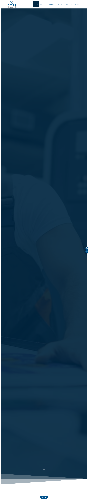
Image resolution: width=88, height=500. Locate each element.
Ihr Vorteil (59, 4)
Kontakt (77, 4)
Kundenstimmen (68, 4)
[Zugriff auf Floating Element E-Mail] (45, 497)
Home (36, 4)
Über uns (42, 4)
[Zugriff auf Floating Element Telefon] (42, 497)
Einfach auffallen (51, 4)
